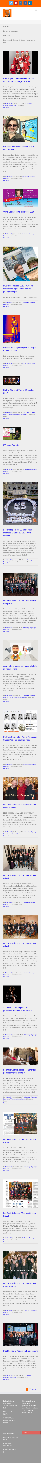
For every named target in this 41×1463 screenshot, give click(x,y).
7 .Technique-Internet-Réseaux (18, 697)
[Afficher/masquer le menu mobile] (36, 10)
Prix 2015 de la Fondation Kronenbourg (20, 1351)
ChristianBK (8, 103)
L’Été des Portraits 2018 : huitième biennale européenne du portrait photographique (18, 289)
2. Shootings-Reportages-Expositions (17, 414)
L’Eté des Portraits (11, 445)
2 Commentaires (15, 834)
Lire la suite (6, 107)
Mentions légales (8, 1433)
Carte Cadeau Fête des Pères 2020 (18, 212)
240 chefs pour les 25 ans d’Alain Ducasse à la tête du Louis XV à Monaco (17, 533)
